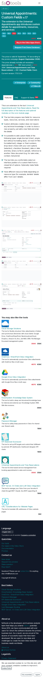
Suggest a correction (28, 535)
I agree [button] (37, 674)
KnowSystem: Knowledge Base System (17, 398)
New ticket (6, 559)
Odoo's (26, 626)
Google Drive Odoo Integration (14, 377)
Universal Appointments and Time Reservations (20, 465)
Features (8, 98)
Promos (5, 551)
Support (29, 98)
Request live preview (10, 562)
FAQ (16, 98)
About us (5, 647)
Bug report (6, 567)
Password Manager (9, 421)
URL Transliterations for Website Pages (17, 507)
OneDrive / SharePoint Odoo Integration (17, 357)
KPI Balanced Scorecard (11, 442)
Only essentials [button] (27, 674)
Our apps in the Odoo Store (13, 546)
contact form (24, 571)
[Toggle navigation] (39, 3)
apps (6, 8)
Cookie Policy (6, 668)
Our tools (5, 543)
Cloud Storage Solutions (11, 328)
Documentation (8, 548)
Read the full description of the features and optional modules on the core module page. (20, 110)
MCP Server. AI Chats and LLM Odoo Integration (21, 486)
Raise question (7, 564)
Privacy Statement (9, 658)
